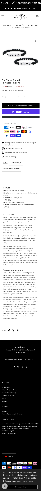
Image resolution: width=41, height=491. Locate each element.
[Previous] (5, 56)
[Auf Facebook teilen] (9, 330)
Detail (5, 163)
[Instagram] (22, 367)
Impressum (6, 387)
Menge (4, 97)
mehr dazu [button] (28, 481)
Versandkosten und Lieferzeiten (12, 414)
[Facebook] (14, 367)
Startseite (7, 25)
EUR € (10, 456)
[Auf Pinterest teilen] (18, 330)
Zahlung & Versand (8, 395)
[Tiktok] (26, 367)
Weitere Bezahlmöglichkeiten (21, 117)
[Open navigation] (6, 16)
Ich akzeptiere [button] (20, 487)
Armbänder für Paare (21, 25)
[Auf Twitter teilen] (13, 330)
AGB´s (4, 398)
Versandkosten (17, 90)
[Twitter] (18, 367)
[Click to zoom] (35, 41)
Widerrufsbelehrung (8, 393)
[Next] (35, 56)
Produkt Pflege (16, 162)
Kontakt (4, 401)
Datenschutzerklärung (9, 390)
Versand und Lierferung (11, 168)
